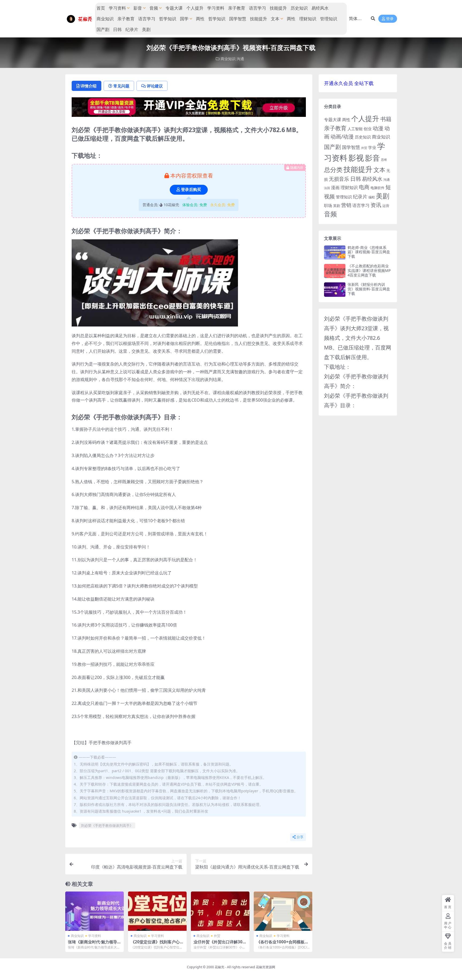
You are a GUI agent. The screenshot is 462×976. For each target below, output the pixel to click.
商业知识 (105, 19)
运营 (385, 205)
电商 (364, 187)
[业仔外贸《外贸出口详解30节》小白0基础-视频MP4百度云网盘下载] (220, 911)
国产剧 (103, 29)
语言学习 (257, 8)
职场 (328, 205)
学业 (372, 147)
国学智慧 (237, 19)
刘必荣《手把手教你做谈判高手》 (107, 825)
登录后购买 (191, 189)
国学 (184, 19)
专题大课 (174, 8)
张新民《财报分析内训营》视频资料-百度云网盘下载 (369, 289)
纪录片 (131, 29)
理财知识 (307, 19)
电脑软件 (377, 187)
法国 (327, 188)
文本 (275, 19)
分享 (300, 837)
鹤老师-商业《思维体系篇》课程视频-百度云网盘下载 (369, 252)
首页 (101, 8)
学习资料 (117, 8)
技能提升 (278, 8)
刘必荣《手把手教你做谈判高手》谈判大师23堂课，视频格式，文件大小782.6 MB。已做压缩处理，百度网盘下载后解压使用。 (357, 338)
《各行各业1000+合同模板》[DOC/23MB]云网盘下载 (282, 944)
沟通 (240, 58)
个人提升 (194, 8)
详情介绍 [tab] (88, 86)
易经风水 (320, 8)
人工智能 (355, 128)
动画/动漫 (342, 136)
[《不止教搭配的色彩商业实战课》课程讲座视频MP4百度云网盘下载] (334, 271)
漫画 (335, 187)
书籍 (385, 119)
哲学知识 (167, 19)
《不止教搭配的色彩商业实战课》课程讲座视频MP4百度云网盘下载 (369, 270)
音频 (153, 8)
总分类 (333, 169)
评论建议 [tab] (155, 86)
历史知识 (299, 8)
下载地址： (337, 366)
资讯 (376, 205)
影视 (356, 157)
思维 (384, 159)
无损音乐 (339, 178)
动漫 (378, 128)
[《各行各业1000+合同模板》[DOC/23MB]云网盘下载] (283, 911)
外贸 (217, 935)
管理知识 (328, 19)
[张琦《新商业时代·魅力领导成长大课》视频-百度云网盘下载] (94, 911)
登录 (390, 19)
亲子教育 (236, 8)
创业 (368, 128)
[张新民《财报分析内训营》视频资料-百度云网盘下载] (334, 289)
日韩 (117, 29)
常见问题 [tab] (121, 86)
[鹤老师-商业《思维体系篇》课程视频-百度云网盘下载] (334, 252)
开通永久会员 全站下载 (349, 83)
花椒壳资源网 (265, 967)
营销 (346, 205)
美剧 (146, 29)
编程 (371, 197)
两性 (200, 19)
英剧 (336, 205)
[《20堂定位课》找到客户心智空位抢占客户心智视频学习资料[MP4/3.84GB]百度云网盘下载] (157, 911)
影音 (137, 8)
